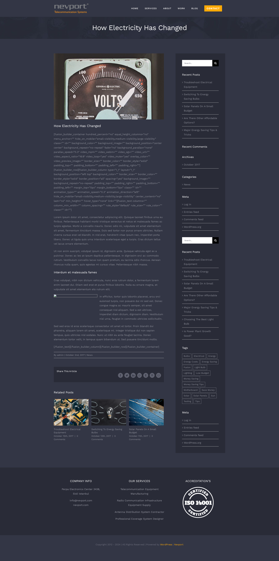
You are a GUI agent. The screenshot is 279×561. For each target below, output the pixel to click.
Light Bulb (200, 367)
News (90, 355)
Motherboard (191, 390)
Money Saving (191, 378)
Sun (213, 395)
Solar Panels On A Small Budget (146, 412)
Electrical (199, 356)
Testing (187, 401)
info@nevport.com (81, 500)
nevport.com (80, 505)
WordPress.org (192, 226)
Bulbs (187, 356)
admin (60, 355)
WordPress (166, 544)
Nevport (178, 544)
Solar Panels (200, 395)
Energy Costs (191, 361)
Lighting (188, 373)
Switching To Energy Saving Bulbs (109, 412)
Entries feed (191, 211)
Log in (187, 204)
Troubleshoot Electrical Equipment (71, 412)
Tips (197, 401)
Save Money (208, 390)
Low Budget (202, 373)
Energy (212, 356)
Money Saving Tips (194, 384)
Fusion (187, 367)
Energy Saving (209, 361)
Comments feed (193, 219)
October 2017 (192, 164)
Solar (186, 395)
